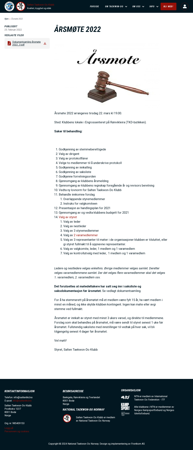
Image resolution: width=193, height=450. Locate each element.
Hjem (7, 19)
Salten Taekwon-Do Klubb (40, 4)
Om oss (136, 6)
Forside (94, 6)
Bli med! (168, 6)
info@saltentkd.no (22, 400)
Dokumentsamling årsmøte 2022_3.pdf (26, 43)
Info (151, 6)
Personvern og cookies (17, 431)
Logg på (184, 6)
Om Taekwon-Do (114, 6)
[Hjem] (9, 6)
